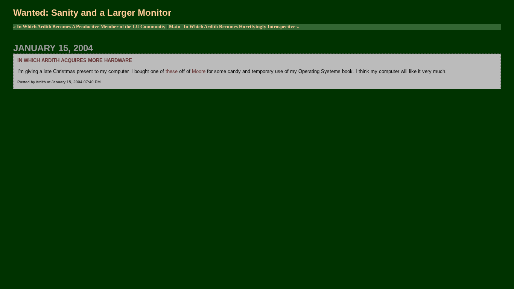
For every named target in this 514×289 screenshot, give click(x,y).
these (172, 71)
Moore (198, 71)
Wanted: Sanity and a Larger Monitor (92, 13)
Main (174, 26)
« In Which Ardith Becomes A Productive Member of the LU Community (89, 26)
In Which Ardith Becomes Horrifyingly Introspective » (241, 26)
